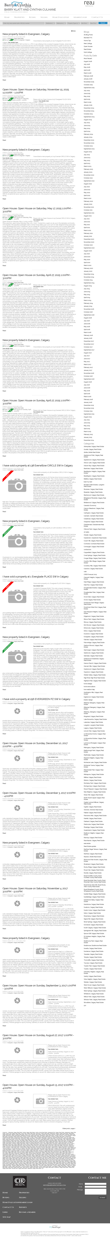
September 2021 (89, 213)
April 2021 (87, 227)
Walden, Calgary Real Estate (93, 982)
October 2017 (88, 347)
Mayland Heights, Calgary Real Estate (25, 1151)
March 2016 (87, 396)
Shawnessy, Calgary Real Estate (54, 1162)
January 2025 (88, 105)
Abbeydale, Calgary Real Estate (15, 1132)
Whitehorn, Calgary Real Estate (61, 1167)
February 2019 (88, 303)
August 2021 (88, 216)
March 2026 (87, 73)
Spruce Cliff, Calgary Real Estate (94, 933)
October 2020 (88, 245)
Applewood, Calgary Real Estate (94, 460)
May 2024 (87, 128)
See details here (13, 42)
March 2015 (87, 431)
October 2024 (88, 114)
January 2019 (88, 306)
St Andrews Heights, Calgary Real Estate (15, 1164)
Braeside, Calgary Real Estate (93, 492)
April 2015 (87, 428)
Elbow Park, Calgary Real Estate (47, 1142)
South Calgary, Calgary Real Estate (40, 1163)
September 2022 (89, 181)
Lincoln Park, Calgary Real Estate (46, 1149)
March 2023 (87, 166)
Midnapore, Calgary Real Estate (21, 1152)
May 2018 (87, 326)
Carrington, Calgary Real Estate (15, 1136)
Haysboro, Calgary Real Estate (13, 1146)
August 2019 (88, 286)
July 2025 (87, 90)
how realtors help (15, 1147)
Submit (102, 1198)
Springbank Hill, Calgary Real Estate (56, 1163)
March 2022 (87, 198)
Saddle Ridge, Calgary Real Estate (24, 1161)
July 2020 (87, 254)
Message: (80, 1190)
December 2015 (89, 405)
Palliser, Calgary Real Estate (64, 1155)
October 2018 (88, 312)
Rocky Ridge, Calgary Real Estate (13, 1159)
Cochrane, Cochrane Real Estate (13, 1138)
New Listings (88, 43)
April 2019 (87, 297)
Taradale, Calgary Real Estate (18, 1165)
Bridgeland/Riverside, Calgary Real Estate (30, 1135)
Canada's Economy (59, 1135)
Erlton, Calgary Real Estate (32, 1143)
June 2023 (87, 157)
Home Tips (87, 40)
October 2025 (88, 85)
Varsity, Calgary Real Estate (45, 1166)
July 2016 (87, 385)
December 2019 (89, 274)
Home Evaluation (60, 17)
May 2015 (87, 425)
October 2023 (88, 146)
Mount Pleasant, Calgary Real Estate (26, 1154)
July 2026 (87, 64)
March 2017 (87, 364)
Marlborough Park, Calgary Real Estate (62, 1150)
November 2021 (89, 207)
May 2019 (87, 294)
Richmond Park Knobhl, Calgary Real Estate (54, 1158)
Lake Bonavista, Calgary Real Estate (62, 1148)
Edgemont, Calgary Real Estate (33, 1142)
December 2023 (89, 140)
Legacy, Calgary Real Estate (32, 1149)
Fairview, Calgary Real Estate (93, 639)
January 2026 (88, 79)
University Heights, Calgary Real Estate (30, 1166)
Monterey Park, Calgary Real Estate (63, 1152)
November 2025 (89, 82)
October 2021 (88, 210)
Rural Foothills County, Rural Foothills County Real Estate (61, 1159)
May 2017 (87, 361)
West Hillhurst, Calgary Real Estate (30, 1167)
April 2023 (87, 163)
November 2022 (89, 175)
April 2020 (87, 262)
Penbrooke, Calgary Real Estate (48, 1156)
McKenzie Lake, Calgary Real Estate (43, 1151)
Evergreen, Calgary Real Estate (15, 38)
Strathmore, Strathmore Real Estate (49, 1164)
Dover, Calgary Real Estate (32, 1141)
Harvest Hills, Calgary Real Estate (55, 1145)
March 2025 (87, 102)
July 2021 (87, 219)
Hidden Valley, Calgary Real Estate (27, 1146)
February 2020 (88, 268)
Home (7, 17)
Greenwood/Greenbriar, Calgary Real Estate (21, 1145)
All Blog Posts (88, 35)
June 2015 (87, 423)
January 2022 (88, 204)
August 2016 (88, 382)
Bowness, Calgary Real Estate (58, 1134)
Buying (32, 17)
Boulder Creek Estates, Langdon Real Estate (41, 1134)
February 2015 (88, 434)
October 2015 (88, 411)
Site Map (6, 1217)
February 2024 (88, 134)
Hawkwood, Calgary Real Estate (94, 669)
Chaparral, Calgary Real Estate (58, 1136)
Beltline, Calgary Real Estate (18, 1134)
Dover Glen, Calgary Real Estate (19, 1141)
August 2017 (88, 353)
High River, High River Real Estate (43, 1146)
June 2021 (87, 222)
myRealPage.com (55, 1227)
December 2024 (89, 108)
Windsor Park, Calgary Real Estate (19, 1168)
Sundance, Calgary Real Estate (93, 951)
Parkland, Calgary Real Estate (34, 1156)
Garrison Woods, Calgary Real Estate (31, 1144)
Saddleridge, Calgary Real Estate (39, 1161)
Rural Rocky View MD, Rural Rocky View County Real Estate (47, 1160)
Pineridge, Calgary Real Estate (62, 1156)
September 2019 (89, 283)
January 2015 (88, 437)
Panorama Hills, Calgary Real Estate (95, 815)
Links (5, 1212)
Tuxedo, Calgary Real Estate (14, 1166)
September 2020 (89, 248)
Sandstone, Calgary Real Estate (94, 904)
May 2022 (87, 192)
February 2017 (88, 367)
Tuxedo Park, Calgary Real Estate (94, 966)
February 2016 (88, 399)
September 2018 (89, 315)
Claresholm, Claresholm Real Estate (55, 1137)
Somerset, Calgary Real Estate (25, 1163)
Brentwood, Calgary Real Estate (13, 1135)
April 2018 (87, 329)
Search (103, 23)
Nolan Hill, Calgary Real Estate (57, 1154)
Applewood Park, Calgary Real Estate (56, 1132)
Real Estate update (67, 1157)
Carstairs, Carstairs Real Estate (29, 1136)
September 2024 (89, 117)
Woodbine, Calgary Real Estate (34, 1168)
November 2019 (89, 277)
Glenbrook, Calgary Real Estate (61, 1144)
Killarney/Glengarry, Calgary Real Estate (12, 1148)
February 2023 (88, 169)
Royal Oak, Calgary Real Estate (28, 1159)
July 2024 (87, 122)
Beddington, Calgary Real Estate (94, 476)
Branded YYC (88, 37)
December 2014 (89, 440)
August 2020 (88, 251)
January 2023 (88, 172)
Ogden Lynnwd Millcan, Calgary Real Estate (21, 1155)
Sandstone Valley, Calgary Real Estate (56, 1161)
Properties (24, 1192)
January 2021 (88, 236)
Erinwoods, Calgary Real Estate (19, 1143)
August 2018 (88, 318)
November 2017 (89, 344)
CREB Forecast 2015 (70, 1139)
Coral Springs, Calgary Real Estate (63, 1138)
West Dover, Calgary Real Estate (15, 1167)
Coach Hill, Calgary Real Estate (93, 541)
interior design (54, 1147)
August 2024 (88, 120)
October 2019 (88, 280)
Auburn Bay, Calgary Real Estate (28, 1133)
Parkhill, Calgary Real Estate (20, 1156)
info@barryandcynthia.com (54, 1185)
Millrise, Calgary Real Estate (35, 1152)
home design (71, 1146)
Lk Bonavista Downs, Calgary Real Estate (63, 1149)
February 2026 (88, 76)
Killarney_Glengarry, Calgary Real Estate (30, 1148)
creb (64, 1139)
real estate (60, 1157)
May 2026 (87, 67)
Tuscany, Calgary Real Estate (59, 1165)
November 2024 (89, 111)
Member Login (80, 17)
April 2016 (87, 393)
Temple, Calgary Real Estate (31, 1165)
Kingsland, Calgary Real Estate (47, 1148)
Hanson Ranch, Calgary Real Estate (39, 1145)
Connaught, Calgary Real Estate (28, 1138)
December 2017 (89, 341)
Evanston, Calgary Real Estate (45, 1143)
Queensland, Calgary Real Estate (94, 830)
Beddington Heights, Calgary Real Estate (59, 1133)
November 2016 (89, 373)
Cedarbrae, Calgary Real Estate (44, 1136)
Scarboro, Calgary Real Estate (12, 1162)
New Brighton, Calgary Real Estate (42, 1154)
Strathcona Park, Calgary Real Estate (33, 1164)
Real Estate (87, 49)
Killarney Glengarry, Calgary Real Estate (67, 1147)
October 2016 (88, 376)
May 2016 (87, 391)
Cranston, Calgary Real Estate (56, 1139)
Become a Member (27, 1212)
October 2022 (88, 178)
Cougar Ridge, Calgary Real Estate (95, 558)
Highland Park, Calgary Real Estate (59, 1146)
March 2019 (87, 300)
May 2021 (87, 224)
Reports (23, 1207)
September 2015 (89, 414)
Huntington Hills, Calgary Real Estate (28, 1147)
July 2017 (87, 356)
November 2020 (89, 242)
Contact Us (8, 1207)
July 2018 (87, 321)
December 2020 (89, 239)
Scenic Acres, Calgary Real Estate (27, 1162)
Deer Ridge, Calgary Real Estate (27, 1140)
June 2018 (87, 323)
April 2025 (87, 99)
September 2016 (89, 379)
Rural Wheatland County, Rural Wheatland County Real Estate (93, 890)
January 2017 (88, 370)
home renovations (7, 1147)
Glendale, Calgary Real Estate (93, 656)
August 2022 (88, 184)
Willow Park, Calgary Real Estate (94, 996)
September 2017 (89, 350)
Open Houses (88, 46)
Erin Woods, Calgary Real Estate (94, 625)
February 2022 (88, 201)
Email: (80, 1187)
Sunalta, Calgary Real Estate (64, 1164)
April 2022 (87, 195)
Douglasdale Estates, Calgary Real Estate (57, 1140)
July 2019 (87, 289)
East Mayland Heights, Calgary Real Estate (15, 1142)
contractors (38, 1138)
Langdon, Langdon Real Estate (19, 1149)
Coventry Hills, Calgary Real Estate (41, 1139)
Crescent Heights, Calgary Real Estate (11, 1140)
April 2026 (87, 70)
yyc (42, 1168)
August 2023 (88, 152)
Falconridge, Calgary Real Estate (15, 1144)
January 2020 (88, 271)
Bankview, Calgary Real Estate (43, 1133)
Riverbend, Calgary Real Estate (93, 864)
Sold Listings (88, 52)
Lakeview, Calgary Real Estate (93, 722)
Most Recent (88, 58)
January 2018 (88, 338)
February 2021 (88, 233)
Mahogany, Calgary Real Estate (46, 1150)
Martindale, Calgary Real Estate (10, 1151)
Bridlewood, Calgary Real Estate (47, 1135)
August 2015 (88, 417)
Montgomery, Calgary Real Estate (10, 1154)
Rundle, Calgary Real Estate (41, 1159)
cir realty (32, 1137)
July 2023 (87, 154)
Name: (81, 1184)
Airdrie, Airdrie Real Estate (41, 1132)
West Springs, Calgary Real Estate (46, 1167)
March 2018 (87, 332)
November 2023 (89, 143)
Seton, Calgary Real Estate (41, 1162)
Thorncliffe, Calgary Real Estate (46, 1165)
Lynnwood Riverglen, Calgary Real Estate (29, 1150)
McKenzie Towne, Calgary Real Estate (59, 1151)
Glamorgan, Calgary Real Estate (47, 1144)
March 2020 (87, 265)
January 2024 (88, 137)
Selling (44, 17)
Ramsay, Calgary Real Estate (35, 1157)
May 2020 (87, 259)
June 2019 (87, 291)
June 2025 (87, 93)
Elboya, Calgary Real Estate (61, 1142)
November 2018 (89, 309)
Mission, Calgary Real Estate (48, 1152)
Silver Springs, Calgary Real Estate (10, 1163)
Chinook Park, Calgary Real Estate (21, 1137)
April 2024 (87, 131)
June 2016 (87, 388)
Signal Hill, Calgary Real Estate (69, 1162)
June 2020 (87, 256)
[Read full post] (17, 40)
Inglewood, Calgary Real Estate (44, 1147)
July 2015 (87, 420)
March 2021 (87, 230)
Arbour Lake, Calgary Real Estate (13, 1133)
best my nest (28, 1134)
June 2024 (87, 125)
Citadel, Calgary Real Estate (40, 1137)
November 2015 (89, 408)
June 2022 (87, 189)
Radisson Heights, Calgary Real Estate (20, 1157)
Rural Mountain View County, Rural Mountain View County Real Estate (18, 1160)
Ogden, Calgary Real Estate (38, 1155)
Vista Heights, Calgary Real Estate (59, 1166)
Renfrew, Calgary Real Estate (24, 1158)
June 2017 (87, 358)
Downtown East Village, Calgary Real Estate (48, 1141)
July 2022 (87, 187)
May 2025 (87, 96)
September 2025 (89, 87)
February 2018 (88, 335)
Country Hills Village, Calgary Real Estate (24, 1139)
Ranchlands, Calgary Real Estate (50, 1157)
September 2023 (89, 149)
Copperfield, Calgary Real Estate (49, 1138)
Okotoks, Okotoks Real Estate (51, 1155)
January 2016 (88, 402)
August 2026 (88, 61)
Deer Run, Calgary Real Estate (41, 1140)
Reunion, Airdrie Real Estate (38, 1158)
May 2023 (87, 160)
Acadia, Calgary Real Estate (29, 1132)
